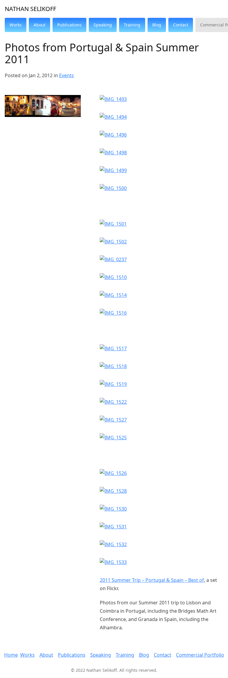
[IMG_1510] (161, 277)
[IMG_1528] (161, 491)
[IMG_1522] (161, 402)
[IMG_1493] (161, 99)
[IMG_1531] (161, 526)
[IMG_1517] (161, 348)
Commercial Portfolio (200, 655)
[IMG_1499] (161, 170)
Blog (144, 655)
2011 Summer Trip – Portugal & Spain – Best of (152, 580)
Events (66, 75)
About (46, 655)
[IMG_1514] (161, 295)
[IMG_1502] (161, 241)
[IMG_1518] (161, 366)
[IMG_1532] (161, 544)
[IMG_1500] (161, 188)
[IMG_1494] (161, 117)
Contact (162, 655)
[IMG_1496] (161, 135)
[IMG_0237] (161, 259)
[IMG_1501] (161, 224)
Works (27, 655)
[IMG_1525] (161, 437)
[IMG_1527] (161, 420)
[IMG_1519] (161, 384)
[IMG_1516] (161, 313)
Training (125, 655)
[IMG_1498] (161, 152)
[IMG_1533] (161, 562)
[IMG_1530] (161, 509)
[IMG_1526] (161, 473)
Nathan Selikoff (30, 9)
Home (11, 655)
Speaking (100, 655)
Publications (72, 655)
